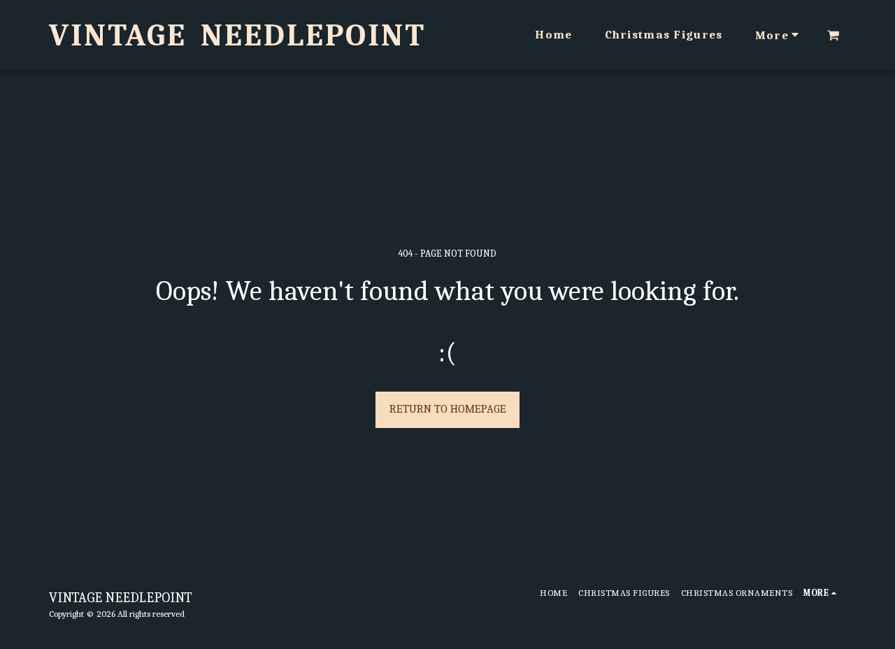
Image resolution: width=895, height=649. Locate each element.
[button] (833, 35)
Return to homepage (447, 408)
